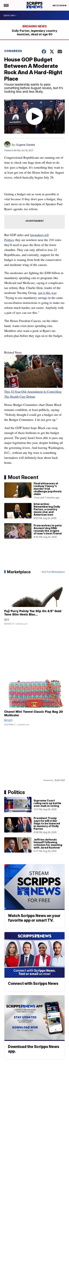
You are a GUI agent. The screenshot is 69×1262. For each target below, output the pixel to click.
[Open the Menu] (6, 5)
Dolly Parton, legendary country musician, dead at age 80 (34, 32)
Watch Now (59, 5)
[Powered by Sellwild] (59, 780)
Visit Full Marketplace (53, 572)
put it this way (47, 293)
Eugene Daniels (25, 144)
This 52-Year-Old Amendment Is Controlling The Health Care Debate (33, 394)
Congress (13, 51)
